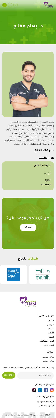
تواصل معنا (49, 345)
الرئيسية (50, 321)
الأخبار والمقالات (47, 341)
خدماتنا (51, 329)
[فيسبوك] (46, 390)
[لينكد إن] (40, 390)
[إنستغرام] (52, 390)
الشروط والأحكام (46, 406)
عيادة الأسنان (48, 357)
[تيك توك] (34, 390)
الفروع (51, 337)
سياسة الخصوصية (45, 402)
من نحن (50, 325)
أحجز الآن (28, 227)
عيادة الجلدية (48, 361)
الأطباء (51, 333)
